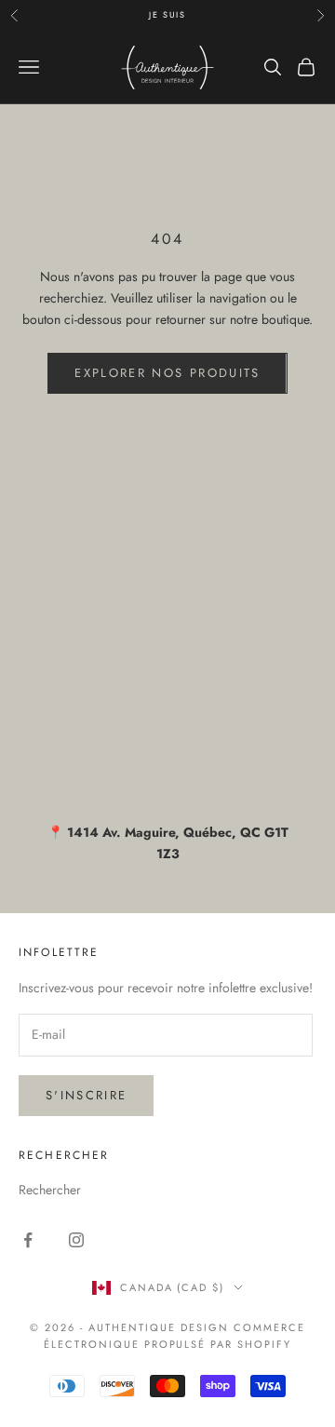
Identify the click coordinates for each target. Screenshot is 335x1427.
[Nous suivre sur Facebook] (28, 1240)
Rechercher (50, 1189)
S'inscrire (86, 1095)
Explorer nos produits (167, 373)
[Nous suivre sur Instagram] (76, 1240)
